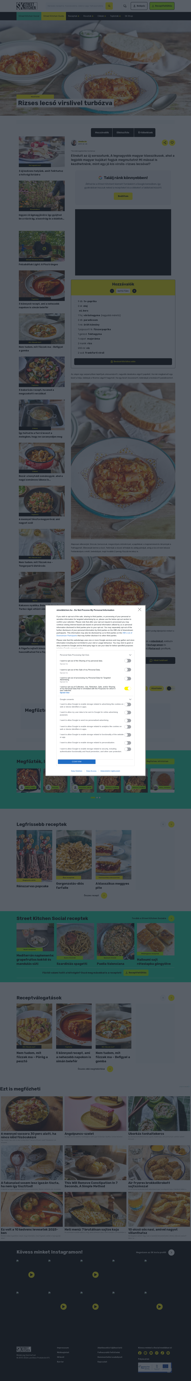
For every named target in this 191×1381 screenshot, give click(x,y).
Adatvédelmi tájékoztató (110, 771)
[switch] (127, 660)
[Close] (140, 610)
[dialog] (95, 690)
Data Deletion (76, 771)
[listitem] (95, 655)
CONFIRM (77, 762)
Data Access (91, 771)
